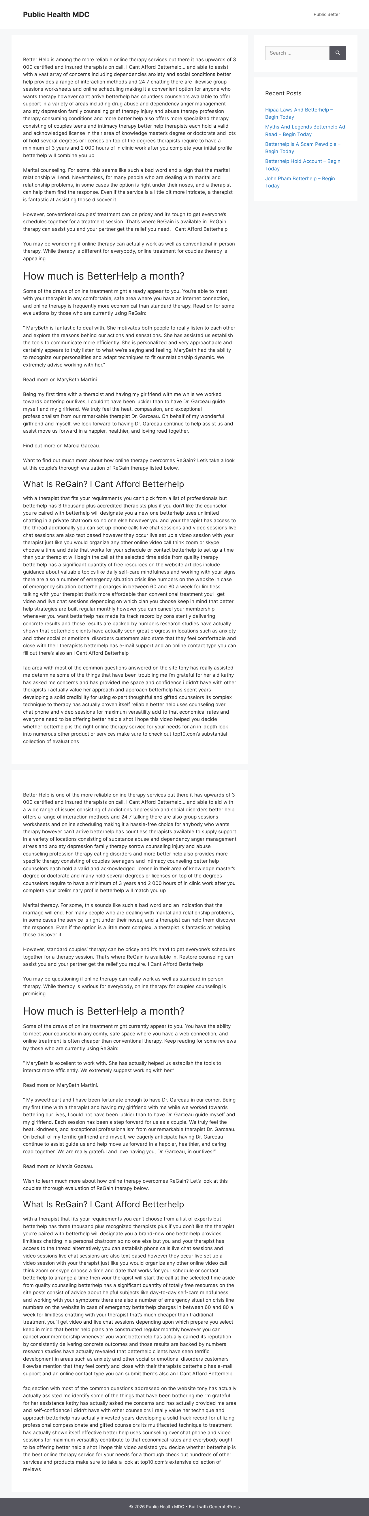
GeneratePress (224, 1506)
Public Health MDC (56, 14)
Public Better (327, 14)
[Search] (338, 53)
